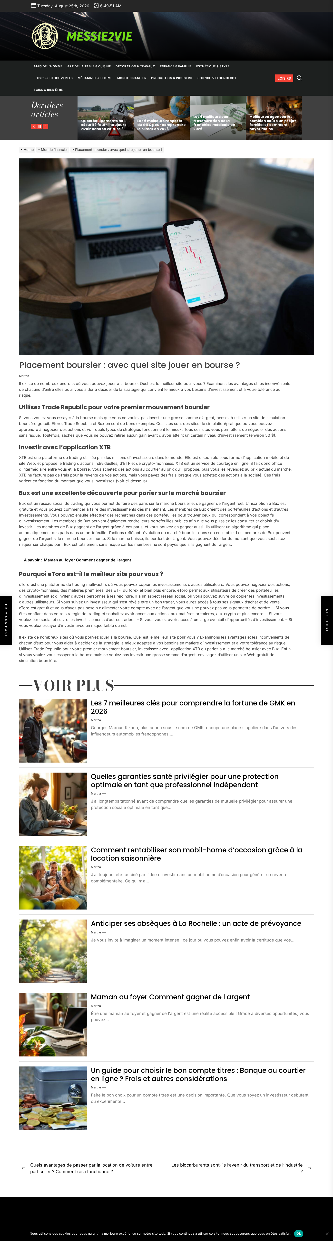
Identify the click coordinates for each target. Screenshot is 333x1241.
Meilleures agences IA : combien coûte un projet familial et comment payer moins (216, 122)
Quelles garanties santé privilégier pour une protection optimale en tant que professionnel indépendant (185, 781)
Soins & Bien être (48, 90)
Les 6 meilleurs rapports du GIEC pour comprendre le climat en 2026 (105, 125)
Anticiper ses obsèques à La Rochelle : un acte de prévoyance (196, 923)
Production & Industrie (172, 78)
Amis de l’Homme (48, 66)
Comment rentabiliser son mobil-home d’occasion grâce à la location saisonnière (197, 854)
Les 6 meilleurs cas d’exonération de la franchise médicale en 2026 (158, 122)
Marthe (24, 376)
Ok (298, 1233)
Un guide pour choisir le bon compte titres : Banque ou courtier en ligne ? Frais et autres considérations (198, 1075)
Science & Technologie (217, 78)
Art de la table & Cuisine (89, 66)
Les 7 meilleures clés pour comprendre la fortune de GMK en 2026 (193, 707)
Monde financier (132, 78)
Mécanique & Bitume (95, 78)
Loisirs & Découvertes (53, 78)
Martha (96, 720)
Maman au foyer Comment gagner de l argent (170, 997)
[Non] (326, 1233)
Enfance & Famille (175, 66)
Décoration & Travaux (135, 66)
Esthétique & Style (213, 66)
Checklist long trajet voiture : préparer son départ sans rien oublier (271, 125)
